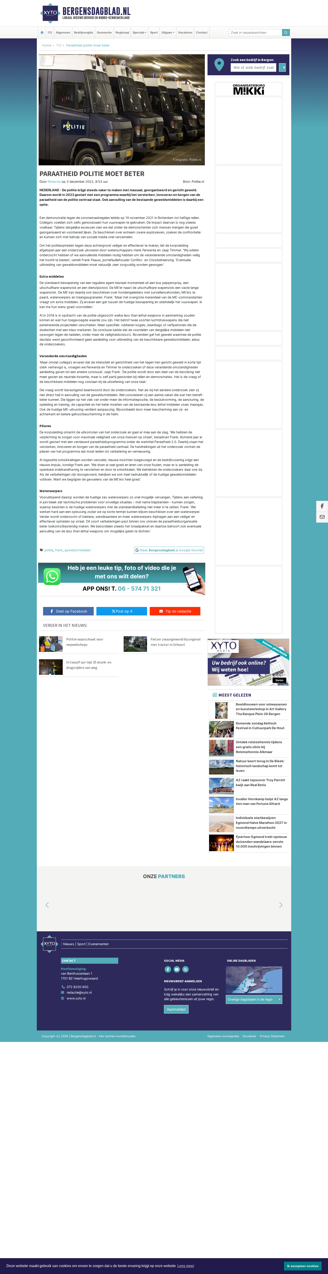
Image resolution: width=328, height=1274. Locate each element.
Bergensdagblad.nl (96, 11)
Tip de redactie (178, 611)
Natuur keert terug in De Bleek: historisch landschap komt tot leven (260, 765)
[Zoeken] (286, 32)
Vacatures (185, 32)
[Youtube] (177, 969)
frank (59, 550)
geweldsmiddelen (77, 550)
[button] (42, 905)
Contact (202, 32)
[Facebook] (168, 969)
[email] (322, 517)
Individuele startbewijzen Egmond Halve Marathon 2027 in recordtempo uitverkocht (261, 822)
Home (46, 45)
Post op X (124, 611)
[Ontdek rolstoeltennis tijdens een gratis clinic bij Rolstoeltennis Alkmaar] (221, 748)
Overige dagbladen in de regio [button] (250, 999)
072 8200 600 (77, 987)
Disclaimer (249, 1036)
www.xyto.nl (76, 998)
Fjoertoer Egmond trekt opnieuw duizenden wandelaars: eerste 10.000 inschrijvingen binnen (261, 841)
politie (48, 550)
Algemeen (63, 32)
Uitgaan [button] (167, 32)
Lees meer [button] (185, 1266)
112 (50, 32)
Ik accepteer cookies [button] (303, 1266)
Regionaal (122, 32)
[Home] (42, 32)
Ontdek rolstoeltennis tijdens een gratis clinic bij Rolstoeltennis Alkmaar (259, 746)
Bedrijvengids (83, 32)
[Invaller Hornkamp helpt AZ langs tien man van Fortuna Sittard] (221, 805)
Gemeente (104, 32)
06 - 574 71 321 (139, 588)
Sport (154, 32)
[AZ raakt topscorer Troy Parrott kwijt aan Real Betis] (221, 786)
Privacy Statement (272, 1036)
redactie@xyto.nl (79, 993)
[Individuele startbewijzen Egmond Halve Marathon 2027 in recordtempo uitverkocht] (221, 823)
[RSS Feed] (185, 969)
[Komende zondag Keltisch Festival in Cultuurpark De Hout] (221, 729)
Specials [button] (138, 32)
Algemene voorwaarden (223, 1036)
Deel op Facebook (71, 611)
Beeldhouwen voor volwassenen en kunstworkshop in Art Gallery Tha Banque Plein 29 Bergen (261, 709)
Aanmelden (176, 1009)
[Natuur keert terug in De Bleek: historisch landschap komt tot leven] (221, 767)
